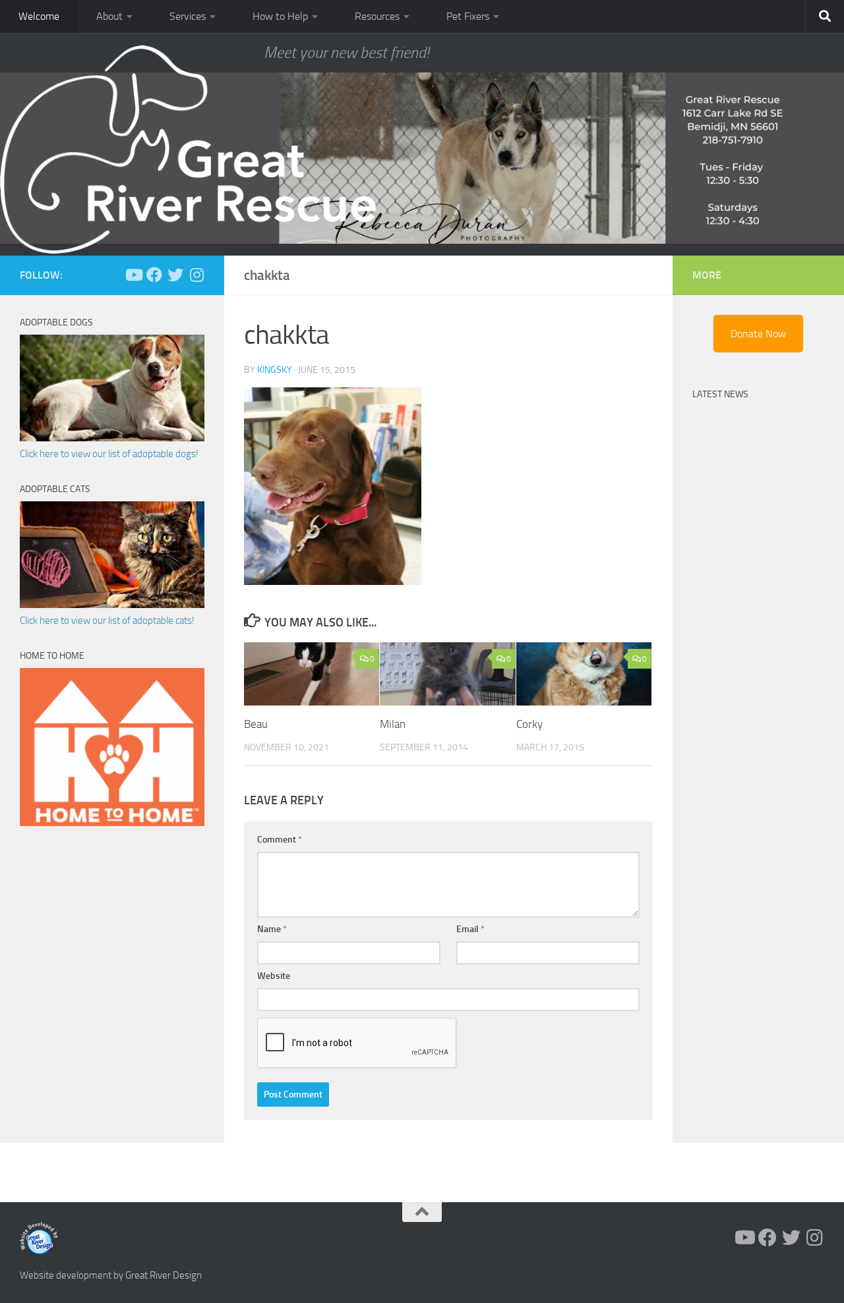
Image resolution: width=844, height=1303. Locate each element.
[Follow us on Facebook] (154, 275)
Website (273, 976)
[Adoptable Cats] (112, 605)
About (109, 16)
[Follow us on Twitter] (175, 275)
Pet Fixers (467, 16)
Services (187, 16)
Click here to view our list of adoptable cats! (107, 620)
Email (470, 929)
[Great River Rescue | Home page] (188, 149)
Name (272, 929)
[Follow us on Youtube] (133, 275)
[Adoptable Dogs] (112, 438)
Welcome (38, 16)
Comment (279, 839)
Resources (377, 16)
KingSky (274, 369)
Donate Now (758, 333)
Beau (256, 724)
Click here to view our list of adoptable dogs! (109, 454)
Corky (529, 724)
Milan (393, 724)
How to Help (280, 16)
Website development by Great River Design (111, 1275)
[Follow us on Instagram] (196, 275)
